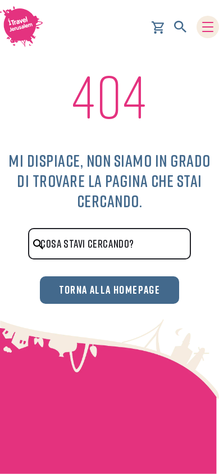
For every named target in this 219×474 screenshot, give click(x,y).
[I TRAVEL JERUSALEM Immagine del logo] (25, 26)
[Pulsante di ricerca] (180, 27)
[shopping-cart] (158, 26)
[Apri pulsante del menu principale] (208, 27)
